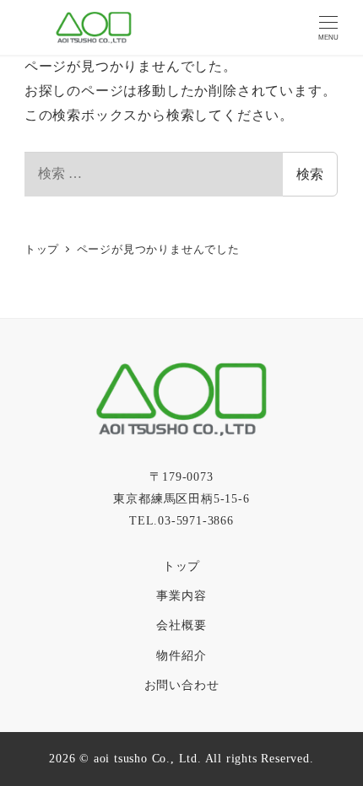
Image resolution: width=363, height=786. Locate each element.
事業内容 (181, 595)
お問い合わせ (181, 685)
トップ (181, 566)
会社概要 (181, 625)
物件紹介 (181, 655)
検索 (309, 174)
